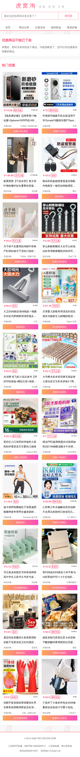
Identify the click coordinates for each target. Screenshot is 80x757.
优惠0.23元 (18, 131)
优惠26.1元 (57, 717)
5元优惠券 (57, 326)
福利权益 (56, 27)
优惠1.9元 (18, 457)
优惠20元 (18, 196)
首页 (7, 27)
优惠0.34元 (57, 261)
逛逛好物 (72, 27)
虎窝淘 (26, 5)
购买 (57, 196)
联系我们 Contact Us (51, 750)
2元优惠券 (18, 717)
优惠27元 (57, 131)
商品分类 (24, 27)
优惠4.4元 (57, 522)
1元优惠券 (18, 587)
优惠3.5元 (57, 391)
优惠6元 (18, 261)
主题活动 (40, 27)
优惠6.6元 (57, 652)
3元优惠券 (57, 587)
